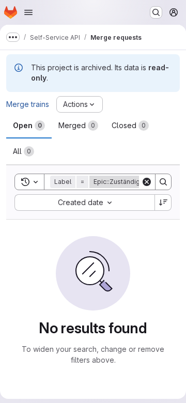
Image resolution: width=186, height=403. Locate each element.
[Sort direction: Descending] (163, 202)
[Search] (163, 182)
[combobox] (84, 202)
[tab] (29, 125)
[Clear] (147, 182)
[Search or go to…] (156, 12)
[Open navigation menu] (28, 12)
